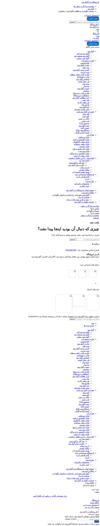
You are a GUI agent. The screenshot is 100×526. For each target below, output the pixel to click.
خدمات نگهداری (92, 211)
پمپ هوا (86, 67)
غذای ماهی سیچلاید (81, 144)
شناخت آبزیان (83, 197)
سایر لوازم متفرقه (81, 109)
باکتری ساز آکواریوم (76, 165)
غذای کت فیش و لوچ (81, 149)
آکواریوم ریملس (83, 58)
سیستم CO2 (84, 123)
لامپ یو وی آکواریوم (81, 70)
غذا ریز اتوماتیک (83, 77)
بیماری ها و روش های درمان (77, 200)
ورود (96, 521)
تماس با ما (95, 208)
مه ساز (86, 86)
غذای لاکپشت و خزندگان (79, 153)
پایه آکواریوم (84, 107)
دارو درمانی (84, 167)
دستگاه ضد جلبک (82, 130)
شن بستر (85, 121)
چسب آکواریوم (83, 88)
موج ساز (85, 84)
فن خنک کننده (83, 81)
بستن (97, 492)
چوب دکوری (84, 186)
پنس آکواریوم (84, 126)
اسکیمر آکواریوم (82, 79)
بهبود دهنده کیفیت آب (80, 172)
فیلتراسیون (84, 63)
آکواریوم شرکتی (82, 54)
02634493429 (70, 250)
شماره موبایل (70, 519)
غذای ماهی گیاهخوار (81, 142)
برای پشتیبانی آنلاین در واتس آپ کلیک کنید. (50, 496)
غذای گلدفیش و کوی (81, 139)
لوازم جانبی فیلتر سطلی (79, 74)
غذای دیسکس (83, 137)
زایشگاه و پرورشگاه (81, 95)
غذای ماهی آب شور (81, 156)
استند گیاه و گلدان (82, 133)
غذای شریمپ (84, 151)
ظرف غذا (85, 105)
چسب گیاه (85, 128)
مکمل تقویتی (84, 170)
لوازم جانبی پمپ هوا (81, 93)
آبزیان (87, 179)
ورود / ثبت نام (88, 485)
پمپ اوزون (84, 72)
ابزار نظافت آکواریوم (81, 98)
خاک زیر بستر (83, 119)
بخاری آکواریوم (83, 65)
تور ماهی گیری (83, 102)
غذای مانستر (84, 146)
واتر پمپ (85, 100)
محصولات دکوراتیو (82, 184)
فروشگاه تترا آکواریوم (90, 2)
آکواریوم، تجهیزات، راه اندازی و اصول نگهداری (70, 195)
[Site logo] (94, 27)
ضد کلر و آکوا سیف (76, 163)
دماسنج (86, 91)
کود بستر (85, 116)
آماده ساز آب (84, 160)
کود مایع (86, 114)
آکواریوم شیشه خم (81, 56)
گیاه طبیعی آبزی (82, 177)
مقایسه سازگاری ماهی (89, 206)
